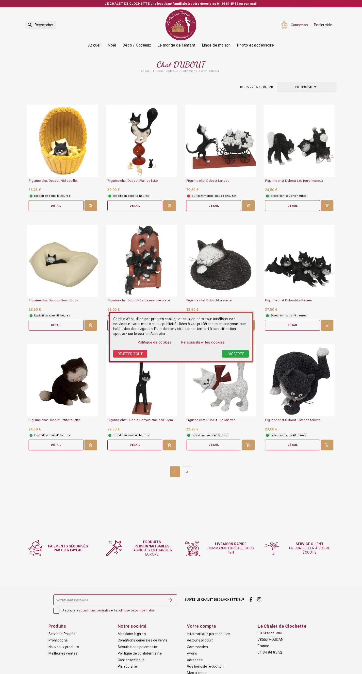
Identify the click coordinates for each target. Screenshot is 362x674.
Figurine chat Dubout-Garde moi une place (139, 300)
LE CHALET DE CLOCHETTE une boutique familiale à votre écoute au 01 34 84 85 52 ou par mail (181, 3)
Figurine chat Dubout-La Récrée (288, 300)
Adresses (195, 660)
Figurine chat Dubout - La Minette (210, 420)
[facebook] (251, 599)
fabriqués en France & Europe (152, 548)
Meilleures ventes (63, 653)
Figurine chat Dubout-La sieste (209, 300)
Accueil (94, 45)
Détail (56, 205)
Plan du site (127, 666)
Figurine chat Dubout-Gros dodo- (53, 300)
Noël (112, 45)
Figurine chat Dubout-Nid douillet (53, 180)
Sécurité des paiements (137, 647)
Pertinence (306, 87)
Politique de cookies (155, 342)
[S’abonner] (170, 599)
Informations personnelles (208, 634)
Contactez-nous (131, 660)
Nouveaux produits (64, 647)
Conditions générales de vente (142, 640)
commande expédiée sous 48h (231, 548)
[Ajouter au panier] (90, 205)
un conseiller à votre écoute (309, 548)
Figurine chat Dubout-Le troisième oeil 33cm (140, 420)
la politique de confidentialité (134, 610)
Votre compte (201, 626)
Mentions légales (132, 634)
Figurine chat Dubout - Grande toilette (293, 420)
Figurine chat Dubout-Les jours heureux (294, 180)
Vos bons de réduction (205, 666)
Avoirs (192, 653)
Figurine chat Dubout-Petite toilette (54, 420)
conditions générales (95, 610)
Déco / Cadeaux (136, 45)
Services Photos (62, 634)
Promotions (58, 640)
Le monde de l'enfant (176, 45)
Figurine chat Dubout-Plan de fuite (133, 180)
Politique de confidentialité (140, 653)
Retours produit (200, 640)
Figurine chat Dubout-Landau (207, 180)
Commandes (197, 647)
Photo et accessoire (255, 45)
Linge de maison (216, 45)
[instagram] (259, 599)
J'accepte (235, 354)
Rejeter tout (130, 354)
